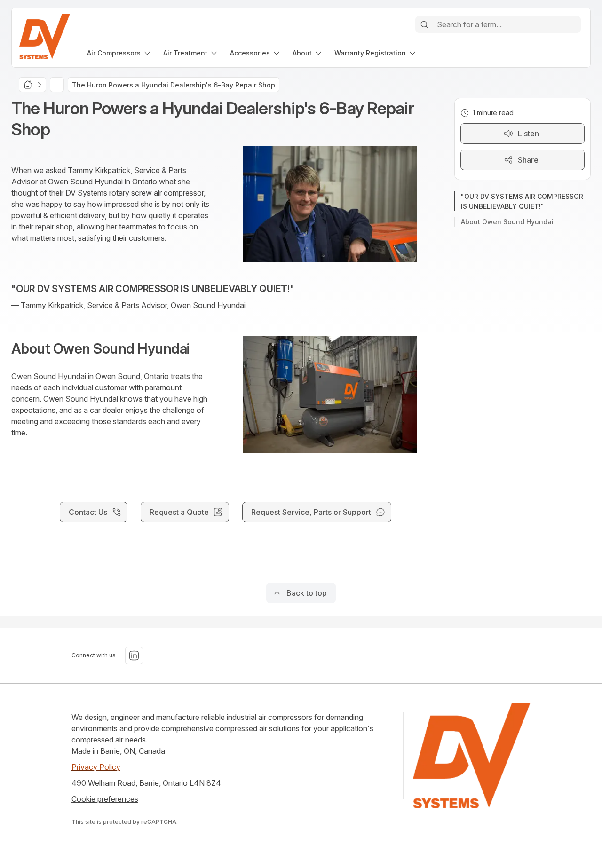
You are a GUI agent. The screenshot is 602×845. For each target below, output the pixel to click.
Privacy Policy (95, 767)
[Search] (424, 24)
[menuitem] (119, 53)
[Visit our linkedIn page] (134, 655)
